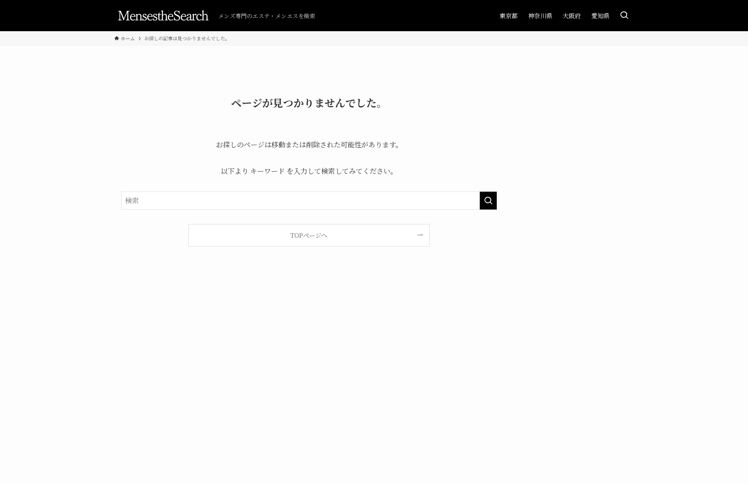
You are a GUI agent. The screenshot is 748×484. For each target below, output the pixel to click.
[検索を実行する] (488, 201)
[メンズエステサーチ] (162, 15)
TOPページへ (308, 235)
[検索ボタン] (624, 15)
